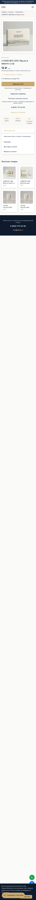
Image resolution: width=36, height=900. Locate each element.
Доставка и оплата (10, 147)
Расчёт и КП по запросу (25, 2)
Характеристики (9, 130)
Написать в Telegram (18, 112)
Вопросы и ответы (10, 151)
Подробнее (5, 892)
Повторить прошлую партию (18, 98)
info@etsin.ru (18, 230)
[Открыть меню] (33, 7)
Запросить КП (18, 84)
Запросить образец (18, 94)
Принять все (26, 896)
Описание (7, 142)
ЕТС (3, 7)
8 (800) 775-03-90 (18, 107)
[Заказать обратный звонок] (32, 877)
